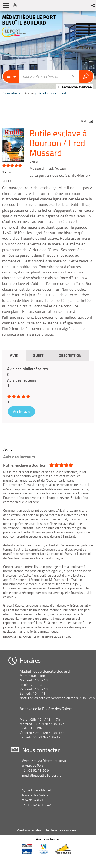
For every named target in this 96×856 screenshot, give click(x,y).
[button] (93, 5)
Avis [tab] (14, 355)
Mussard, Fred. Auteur (47, 168)
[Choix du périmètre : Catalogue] (11, 76)
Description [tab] (70, 355)
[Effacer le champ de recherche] (74, 76)
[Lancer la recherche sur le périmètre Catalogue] (86, 76)
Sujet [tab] (38, 355)
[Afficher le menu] (5, 6)
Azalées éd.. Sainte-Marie (66, 175)
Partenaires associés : (62, 830)
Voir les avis (21, 411)
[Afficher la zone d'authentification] (17, 5)
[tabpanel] (48, 378)
